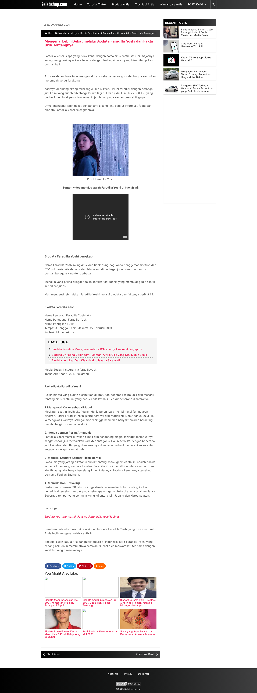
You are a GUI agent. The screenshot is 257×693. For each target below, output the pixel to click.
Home (78, 4)
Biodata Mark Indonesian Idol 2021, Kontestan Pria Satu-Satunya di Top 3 (61, 602)
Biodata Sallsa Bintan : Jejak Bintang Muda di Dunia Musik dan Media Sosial (197, 32)
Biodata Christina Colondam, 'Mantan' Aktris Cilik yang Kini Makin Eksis (99, 354)
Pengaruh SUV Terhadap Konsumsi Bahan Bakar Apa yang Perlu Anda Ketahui (197, 88)
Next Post (53, 654)
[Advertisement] (189, 150)
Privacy (128, 673)
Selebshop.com (132, 689)
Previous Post (145, 654)
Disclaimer (143, 673)
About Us (113, 673)
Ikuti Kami (195, 4)
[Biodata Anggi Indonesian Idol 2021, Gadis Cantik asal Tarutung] (101, 587)
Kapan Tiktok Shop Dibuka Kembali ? (196, 59)
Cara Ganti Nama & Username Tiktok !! (192, 45)
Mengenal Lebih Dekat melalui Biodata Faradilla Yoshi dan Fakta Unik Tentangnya (99, 43)
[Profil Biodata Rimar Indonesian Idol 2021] (101, 619)
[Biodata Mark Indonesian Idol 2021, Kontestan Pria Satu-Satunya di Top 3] (63, 587)
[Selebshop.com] (54, 4)
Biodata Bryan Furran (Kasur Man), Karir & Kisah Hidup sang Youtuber (62, 634)
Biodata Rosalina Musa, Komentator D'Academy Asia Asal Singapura (97, 349)
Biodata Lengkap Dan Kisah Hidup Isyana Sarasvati (86, 360)
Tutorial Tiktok (96, 4)
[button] (100, 566)
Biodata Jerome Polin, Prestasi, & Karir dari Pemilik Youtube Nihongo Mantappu (138, 602)
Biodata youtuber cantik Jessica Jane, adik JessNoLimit (82, 516)
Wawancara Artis (171, 4)
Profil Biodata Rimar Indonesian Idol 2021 (100, 632)
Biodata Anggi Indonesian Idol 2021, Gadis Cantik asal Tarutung (100, 602)
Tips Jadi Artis (144, 4)
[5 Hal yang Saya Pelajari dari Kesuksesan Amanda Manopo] (138, 619)
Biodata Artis (120, 4)
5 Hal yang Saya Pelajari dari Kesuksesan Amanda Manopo (137, 632)
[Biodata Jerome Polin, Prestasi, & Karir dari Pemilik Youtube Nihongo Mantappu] (138, 587)
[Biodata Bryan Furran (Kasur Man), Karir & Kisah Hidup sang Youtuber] (63, 619)
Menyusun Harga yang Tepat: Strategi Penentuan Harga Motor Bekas (196, 74)
